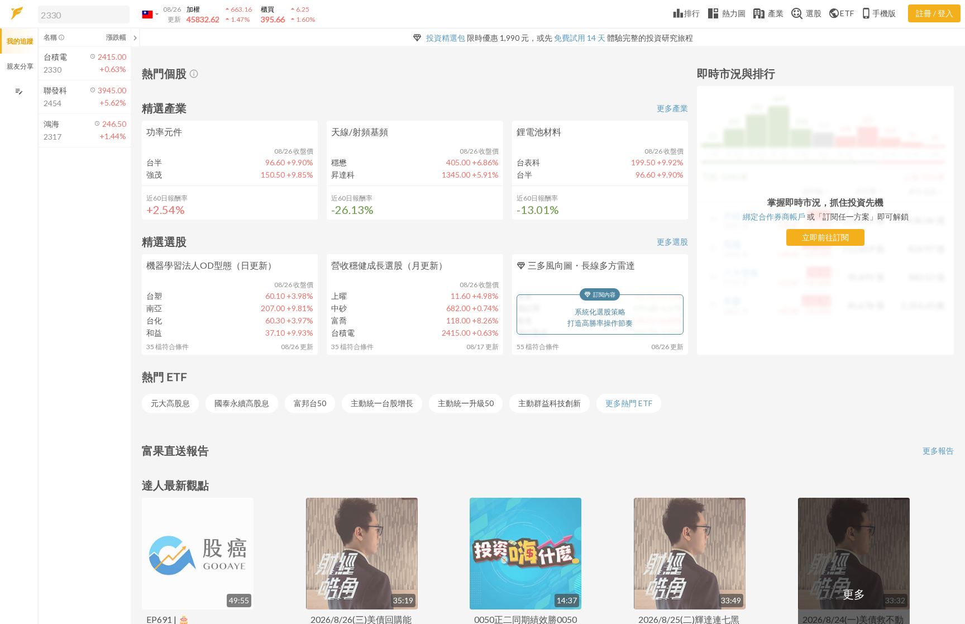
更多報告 (938, 450)
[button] (82, 14)
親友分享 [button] (20, 66)
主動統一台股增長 (382, 403)
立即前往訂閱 (825, 237)
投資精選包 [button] (445, 37)
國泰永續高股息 (241, 403)
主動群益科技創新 (549, 403)
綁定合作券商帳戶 (774, 216)
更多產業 (672, 108)
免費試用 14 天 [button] (579, 37)
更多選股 (672, 241)
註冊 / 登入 (934, 13)
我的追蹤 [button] (20, 41)
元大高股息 (170, 403)
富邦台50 (310, 403)
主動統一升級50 (466, 403)
